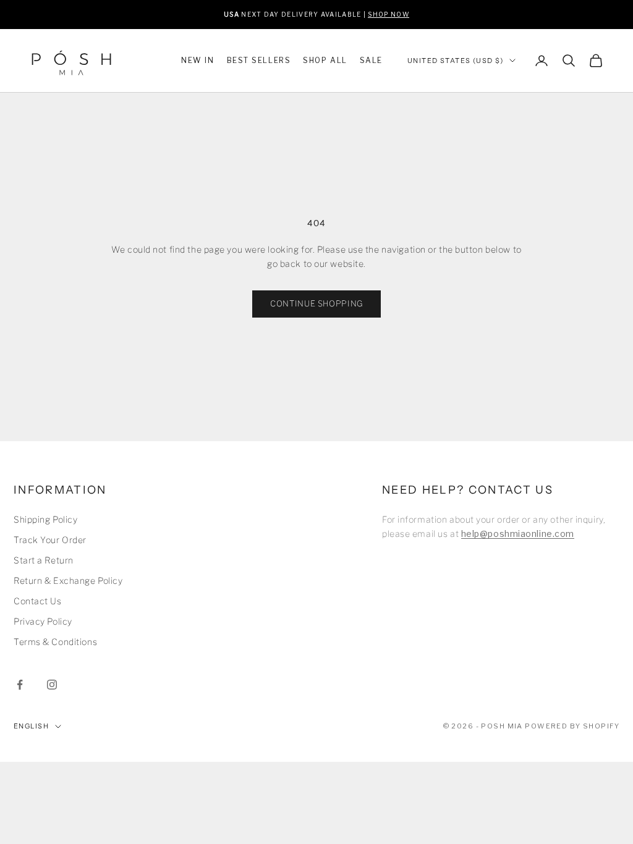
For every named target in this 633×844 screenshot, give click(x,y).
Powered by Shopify (572, 726)
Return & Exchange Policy (68, 580)
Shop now (388, 13)
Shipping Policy (45, 519)
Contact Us (38, 601)
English (31, 726)
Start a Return (44, 560)
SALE (371, 60)
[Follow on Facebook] (20, 684)
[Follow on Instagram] (52, 684)
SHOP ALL (325, 60)
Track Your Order (50, 539)
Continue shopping (316, 303)
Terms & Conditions (55, 641)
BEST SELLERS (259, 60)
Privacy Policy (43, 621)
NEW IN (197, 60)
